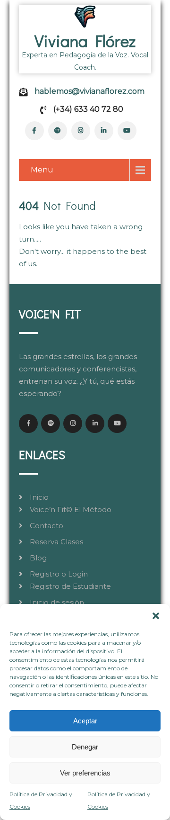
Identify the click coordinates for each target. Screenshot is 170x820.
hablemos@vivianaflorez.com (89, 91)
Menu (42, 169)
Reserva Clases (56, 541)
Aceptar (85, 721)
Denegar (85, 747)
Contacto (46, 525)
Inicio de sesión (57, 602)
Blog (38, 557)
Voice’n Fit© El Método (70, 509)
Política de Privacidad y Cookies (40, 800)
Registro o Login (59, 573)
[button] (156, 616)
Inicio (39, 497)
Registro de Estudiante (70, 586)
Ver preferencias (85, 773)
